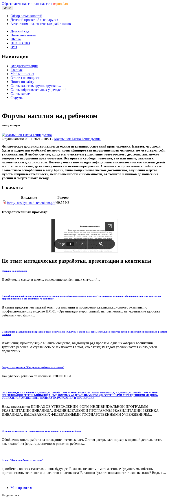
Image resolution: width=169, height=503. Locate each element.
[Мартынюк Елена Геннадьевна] (27, 135)
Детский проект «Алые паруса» (34, 20)
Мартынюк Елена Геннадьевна (77, 139)
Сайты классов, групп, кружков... (36, 86)
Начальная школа (23, 35)
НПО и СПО (20, 43)
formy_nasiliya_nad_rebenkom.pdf (31, 203)
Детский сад (20, 31)
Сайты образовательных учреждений (38, 90)
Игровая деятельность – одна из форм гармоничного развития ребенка (41, 431)
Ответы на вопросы (25, 78)
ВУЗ (14, 47)
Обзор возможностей (26, 16)
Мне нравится (21, 488)
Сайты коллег (21, 93)
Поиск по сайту (22, 82)
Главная (16, 70)
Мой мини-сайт (22, 74)
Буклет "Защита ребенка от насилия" (22, 460)
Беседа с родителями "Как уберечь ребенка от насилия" (33, 367)
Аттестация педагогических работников (41, 24)
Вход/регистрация (24, 66)
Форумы (17, 97)
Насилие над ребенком (14, 270)
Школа (16, 39)
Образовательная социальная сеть (35, 4)
